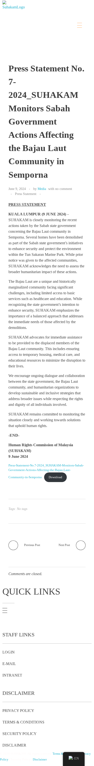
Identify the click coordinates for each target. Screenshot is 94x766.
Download (55, 477)
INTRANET (12, 675)
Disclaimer (40, 759)
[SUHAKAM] (14, 13)
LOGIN (8, 652)
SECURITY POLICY (19, 734)
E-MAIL (9, 664)
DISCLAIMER (14, 745)
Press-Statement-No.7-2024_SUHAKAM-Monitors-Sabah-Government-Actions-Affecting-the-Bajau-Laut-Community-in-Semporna (46, 471)
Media (42, 189)
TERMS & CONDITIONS (23, 722)
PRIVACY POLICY (18, 711)
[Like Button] (45, 194)
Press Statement (25, 194)
